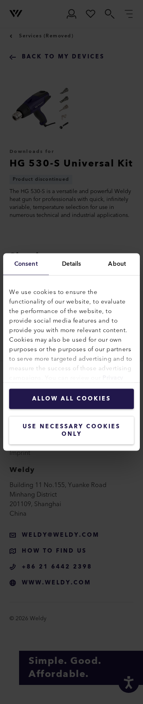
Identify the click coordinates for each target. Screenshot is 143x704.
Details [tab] (71, 264)
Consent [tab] (26, 264)
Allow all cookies (71, 399)
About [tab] (117, 264)
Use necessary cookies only (71, 430)
